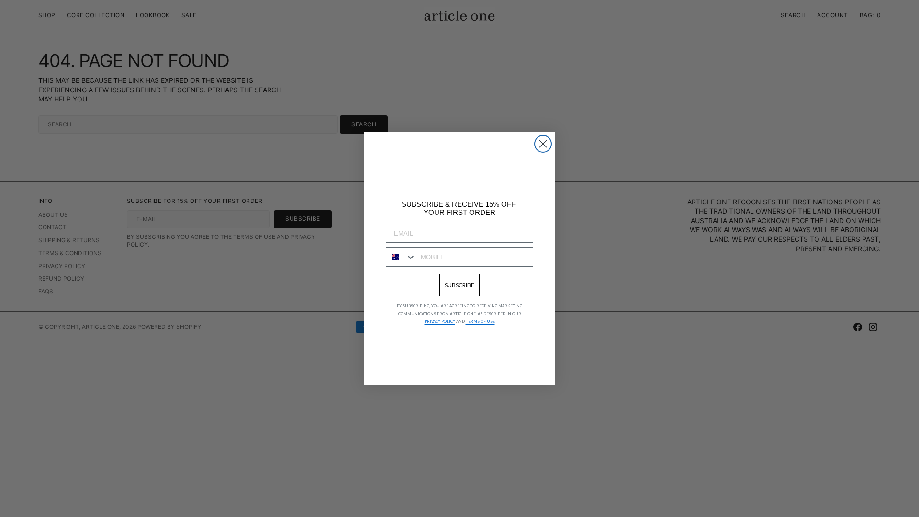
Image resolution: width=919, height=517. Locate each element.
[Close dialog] (543, 143)
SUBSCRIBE (459, 285)
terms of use (480, 321)
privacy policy (440, 321)
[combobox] (401, 257)
